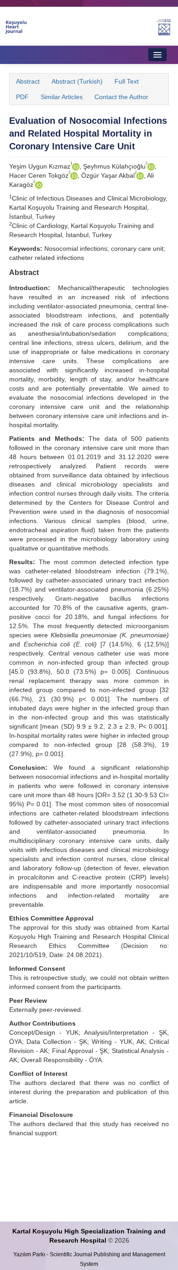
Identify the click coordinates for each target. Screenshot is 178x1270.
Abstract (28, 81)
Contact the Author (121, 97)
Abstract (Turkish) (77, 81)
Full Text (127, 81)
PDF (22, 97)
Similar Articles (62, 97)
